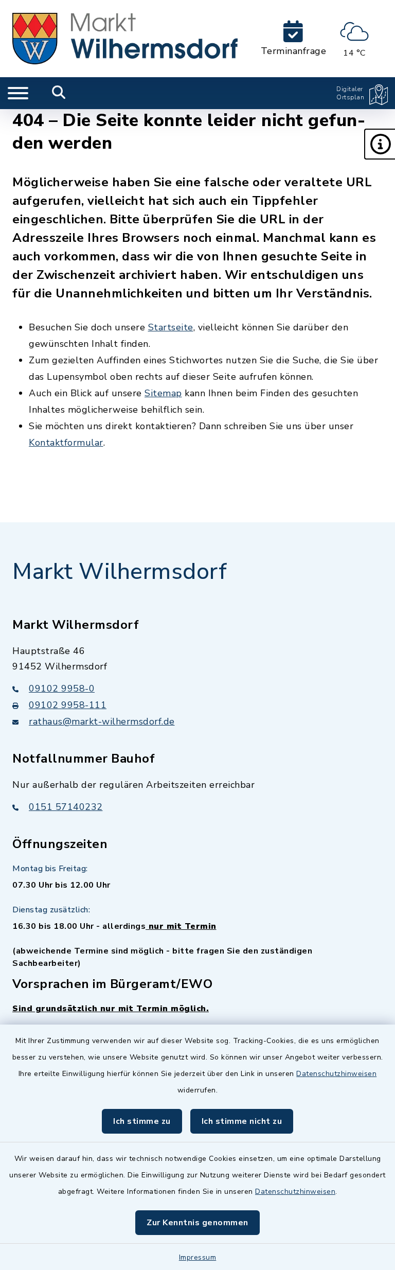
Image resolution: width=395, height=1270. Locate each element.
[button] (379, 144)
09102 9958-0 (62, 688)
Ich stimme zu (142, 1121)
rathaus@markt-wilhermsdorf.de (102, 721)
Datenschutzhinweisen (336, 1074)
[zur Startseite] (125, 38)
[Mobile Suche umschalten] (59, 93)
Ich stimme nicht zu (242, 1121)
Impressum (198, 1257)
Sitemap (163, 393)
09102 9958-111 (67, 705)
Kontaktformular (66, 442)
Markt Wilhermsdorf (119, 571)
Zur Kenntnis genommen (197, 1222)
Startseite (170, 327)
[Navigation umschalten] (18, 93)
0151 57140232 (66, 807)
